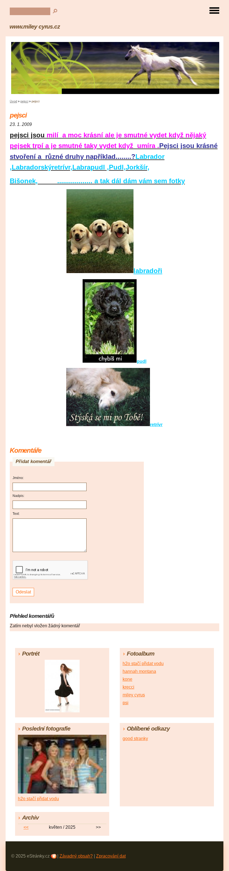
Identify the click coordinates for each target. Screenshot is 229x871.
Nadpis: (18, 496)
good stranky (135, 738)
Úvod (13, 101)
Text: (16, 514)
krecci (128, 687)
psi (125, 702)
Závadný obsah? (76, 856)
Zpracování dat (111, 856)
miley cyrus (134, 694)
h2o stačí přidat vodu (143, 663)
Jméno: (18, 478)
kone (127, 679)
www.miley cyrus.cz (34, 26)
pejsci (24, 101)
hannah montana (139, 671)
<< (25, 827)
